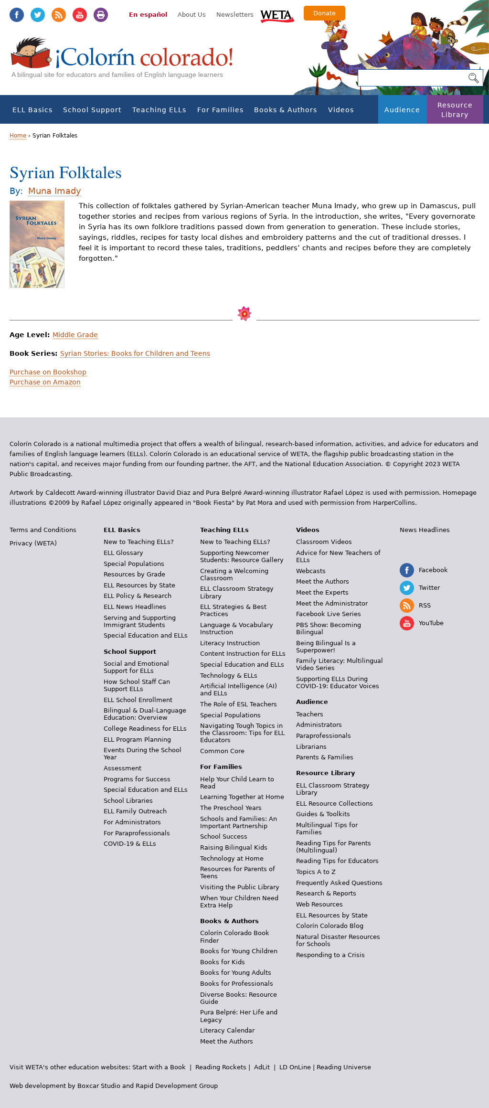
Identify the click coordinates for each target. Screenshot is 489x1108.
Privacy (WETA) (33, 543)
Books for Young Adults (235, 972)
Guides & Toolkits (323, 814)
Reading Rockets (220, 1067)
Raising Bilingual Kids (233, 847)
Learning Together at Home (242, 796)
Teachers (309, 714)
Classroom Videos (324, 541)
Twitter (38, 15)
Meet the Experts (322, 592)
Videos (341, 110)
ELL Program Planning (137, 739)
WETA (277, 15)
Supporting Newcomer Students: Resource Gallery (242, 556)
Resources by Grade (134, 574)
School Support (92, 110)
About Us (192, 14)
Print (101, 15)
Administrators (319, 724)
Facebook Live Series (328, 614)
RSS (59, 15)
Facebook (17, 15)
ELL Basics (32, 110)
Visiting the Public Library (239, 887)
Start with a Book (159, 1067)
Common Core (222, 751)
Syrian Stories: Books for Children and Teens (135, 353)
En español (148, 14)
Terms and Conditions (43, 529)
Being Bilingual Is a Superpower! (326, 646)
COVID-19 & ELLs (130, 843)
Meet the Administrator (332, 603)
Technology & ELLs (228, 675)
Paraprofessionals (323, 735)
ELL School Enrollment (138, 699)
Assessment (122, 768)
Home (18, 135)
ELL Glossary (123, 552)
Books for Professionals (236, 983)
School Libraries (128, 800)
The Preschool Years (231, 807)
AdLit (262, 1067)
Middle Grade (75, 335)
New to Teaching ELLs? (139, 541)
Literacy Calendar (227, 1030)
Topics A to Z (316, 871)
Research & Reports (326, 893)
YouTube (80, 15)
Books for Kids (222, 962)
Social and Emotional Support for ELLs (136, 667)
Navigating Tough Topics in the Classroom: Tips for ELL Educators (242, 733)
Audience (402, 110)
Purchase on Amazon (45, 382)
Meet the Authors (226, 1041)
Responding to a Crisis (330, 955)
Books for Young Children (238, 951)
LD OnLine (295, 1067)
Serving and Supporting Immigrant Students (140, 621)
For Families (220, 110)
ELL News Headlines (135, 606)
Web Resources (319, 904)
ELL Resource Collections (334, 803)
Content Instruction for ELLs (243, 653)
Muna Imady (54, 191)
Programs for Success (137, 779)
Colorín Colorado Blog (329, 925)
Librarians (311, 746)
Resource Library (455, 109)
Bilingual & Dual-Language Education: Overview (145, 714)
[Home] (127, 62)
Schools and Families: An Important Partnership (238, 822)
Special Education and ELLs (146, 635)
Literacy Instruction (230, 643)
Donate (324, 13)
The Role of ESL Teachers (238, 704)
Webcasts (311, 571)
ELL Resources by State (139, 585)
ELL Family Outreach (135, 811)
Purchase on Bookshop (48, 372)
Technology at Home (232, 858)
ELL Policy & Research (137, 595)
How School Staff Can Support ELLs (137, 685)
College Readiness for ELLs (145, 728)
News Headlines (425, 529)
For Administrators (132, 822)
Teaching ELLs (159, 110)
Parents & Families (324, 757)
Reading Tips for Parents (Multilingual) (333, 847)
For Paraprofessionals (137, 833)
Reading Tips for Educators (337, 860)
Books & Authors (285, 110)
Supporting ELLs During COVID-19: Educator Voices (337, 682)
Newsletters (235, 14)
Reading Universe (344, 1067)
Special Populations (134, 563)
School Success (223, 836)
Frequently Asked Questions (339, 882)
